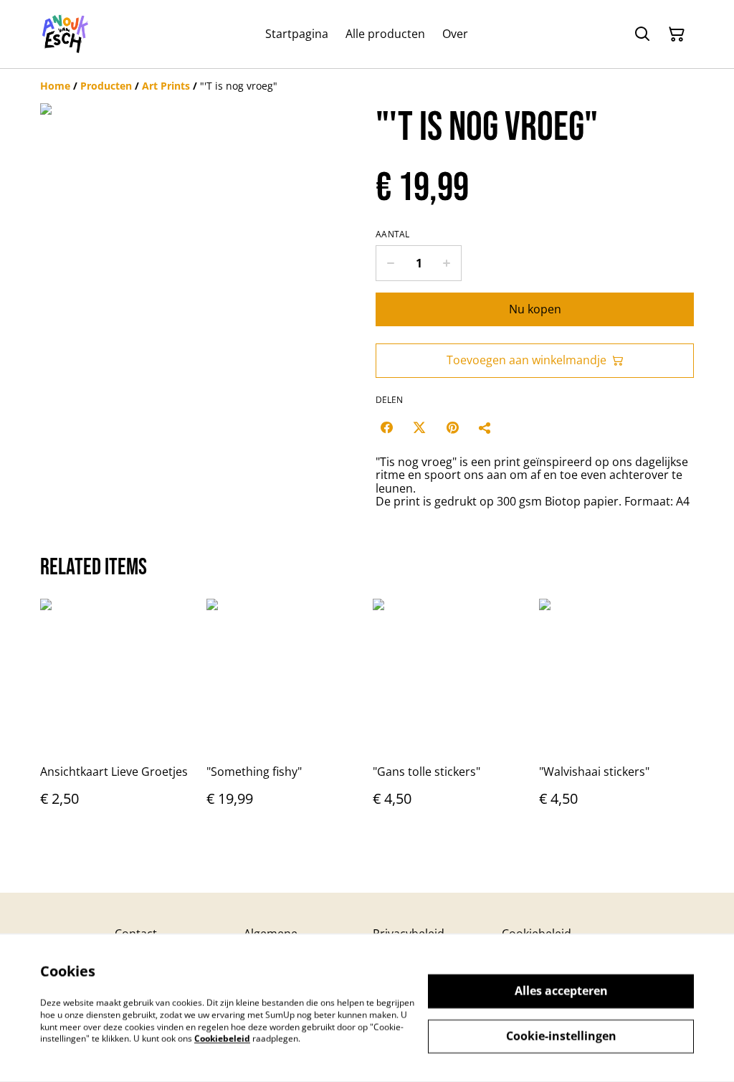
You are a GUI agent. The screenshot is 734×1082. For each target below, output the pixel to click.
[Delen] (485, 427)
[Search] (642, 34)
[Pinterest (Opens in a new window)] (452, 427)
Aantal (393, 234)
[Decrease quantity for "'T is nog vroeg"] (390, 263)
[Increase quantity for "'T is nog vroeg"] (447, 263)
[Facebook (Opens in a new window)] (386, 427)
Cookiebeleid (222, 1039)
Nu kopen (535, 309)
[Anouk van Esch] (65, 34)
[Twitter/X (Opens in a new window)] (419, 427)
